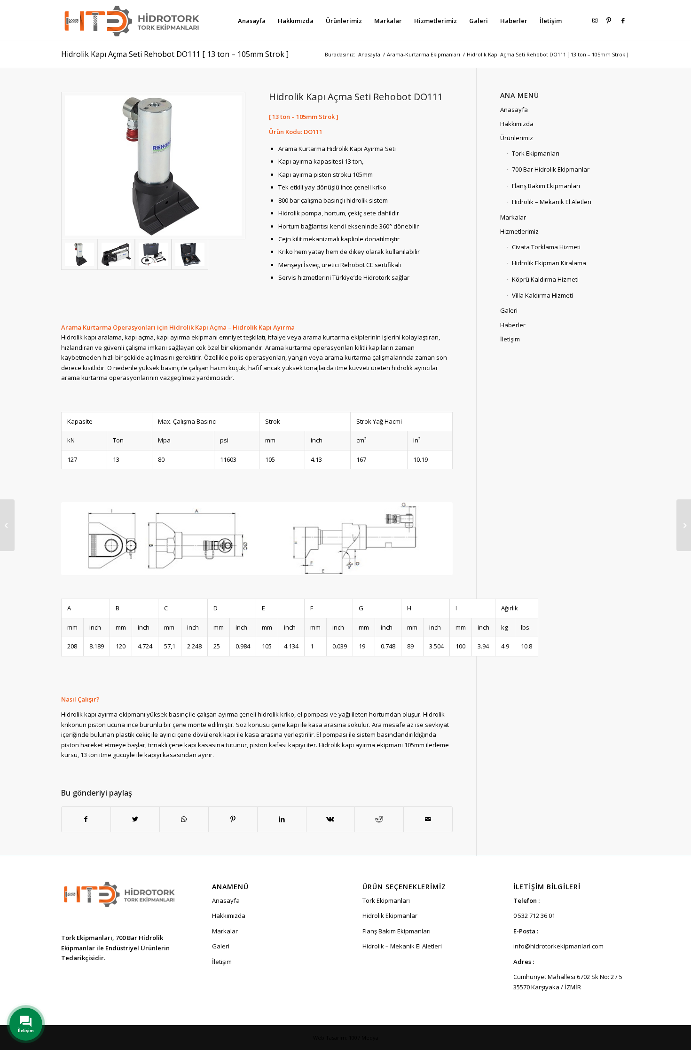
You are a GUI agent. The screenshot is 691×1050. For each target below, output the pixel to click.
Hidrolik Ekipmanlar (389, 915)
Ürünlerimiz (516, 138)
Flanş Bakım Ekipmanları (546, 186)
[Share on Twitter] (135, 819)
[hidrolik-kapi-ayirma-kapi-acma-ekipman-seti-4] (116, 254)
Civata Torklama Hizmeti (546, 247)
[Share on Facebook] (86, 819)
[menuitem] (252, 20)
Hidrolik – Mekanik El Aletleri (551, 201)
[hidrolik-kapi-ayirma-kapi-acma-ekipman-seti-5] (153, 254)
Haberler (513, 325)
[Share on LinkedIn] (282, 819)
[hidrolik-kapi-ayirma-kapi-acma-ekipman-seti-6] (190, 254)
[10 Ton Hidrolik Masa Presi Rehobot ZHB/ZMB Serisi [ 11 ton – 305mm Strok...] (683, 525)
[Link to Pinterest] (609, 20)
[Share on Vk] (330, 819)
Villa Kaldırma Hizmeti (542, 295)
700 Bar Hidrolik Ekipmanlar (550, 169)
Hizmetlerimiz (519, 231)
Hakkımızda (517, 123)
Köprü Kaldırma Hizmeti (545, 279)
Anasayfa (514, 109)
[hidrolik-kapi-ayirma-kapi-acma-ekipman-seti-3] (153, 165)
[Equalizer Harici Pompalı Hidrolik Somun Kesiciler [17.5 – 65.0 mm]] (7, 525)
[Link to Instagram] (595, 20)
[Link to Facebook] (623, 20)
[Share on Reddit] (379, 819)
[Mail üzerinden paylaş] (428, 819)
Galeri (509, 310)
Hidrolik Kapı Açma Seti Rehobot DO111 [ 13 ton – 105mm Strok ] (175, 54)
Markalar (513, 217)
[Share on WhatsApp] (184, 819)
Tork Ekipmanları (535, 153)
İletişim (510, 339)
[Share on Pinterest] (233, 819)
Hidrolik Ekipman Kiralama (549, 263)
